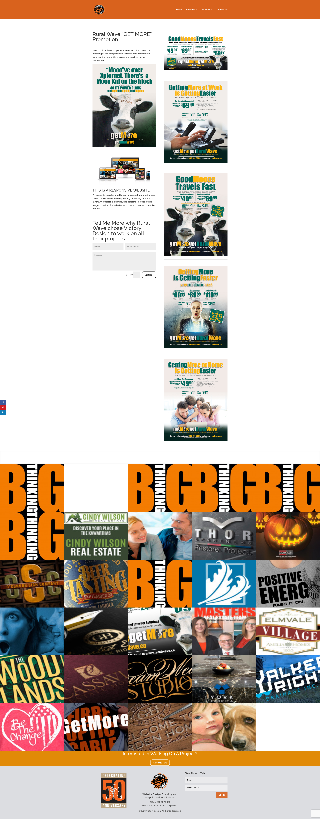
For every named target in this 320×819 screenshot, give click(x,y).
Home (179, 10)
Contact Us (222, 10)
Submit (149, 275)
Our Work (205, 10)
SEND (222, 795)
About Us (190, 10)
